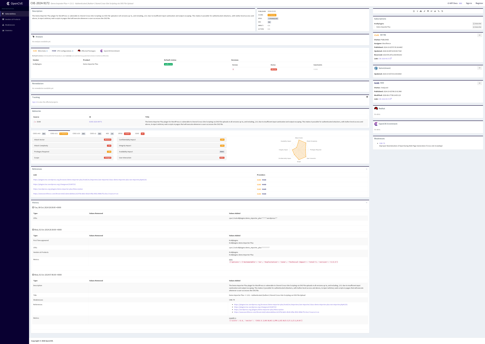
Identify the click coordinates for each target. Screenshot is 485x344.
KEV (109, 133)
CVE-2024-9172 (40, 3)
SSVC (139, 133)
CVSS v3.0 (78, 133)
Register (479, 3)
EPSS (124, 133)
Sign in (469, 3)
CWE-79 (382, 143)
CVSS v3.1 (58, 133)
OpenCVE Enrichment (111, 51)
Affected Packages (88, 51)
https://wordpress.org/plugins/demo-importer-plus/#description (58, 189)
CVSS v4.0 (39, 133)
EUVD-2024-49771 (95, 122)
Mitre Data (42, 51)
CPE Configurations (64, 51)
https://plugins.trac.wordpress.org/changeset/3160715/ (54, 184)
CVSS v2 (95, 133)
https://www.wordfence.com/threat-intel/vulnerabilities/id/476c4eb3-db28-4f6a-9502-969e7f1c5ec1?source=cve (75, 194)
